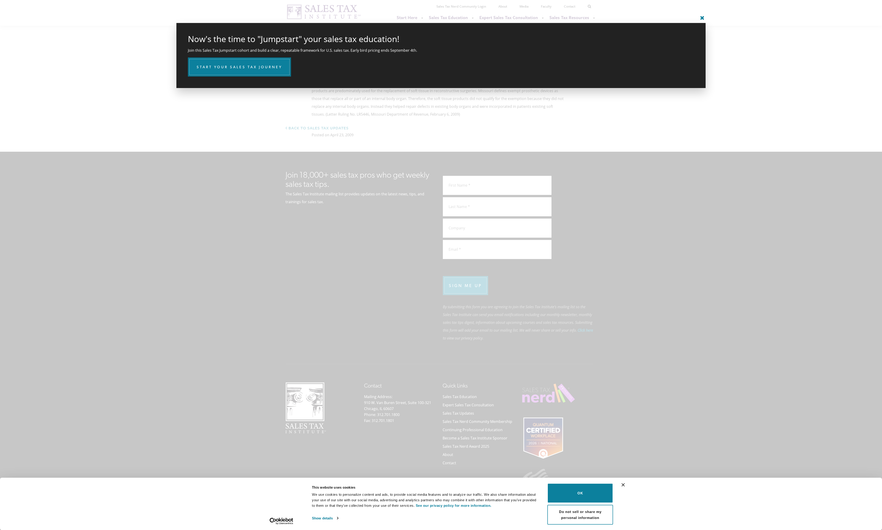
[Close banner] (623, 485)
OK (580, 493)
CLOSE (701, 16)
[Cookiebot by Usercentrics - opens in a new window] (281, 521)
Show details (322, 518)
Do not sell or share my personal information (580, 514)
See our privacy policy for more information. (454, 505)
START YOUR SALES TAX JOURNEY (239, 67)
